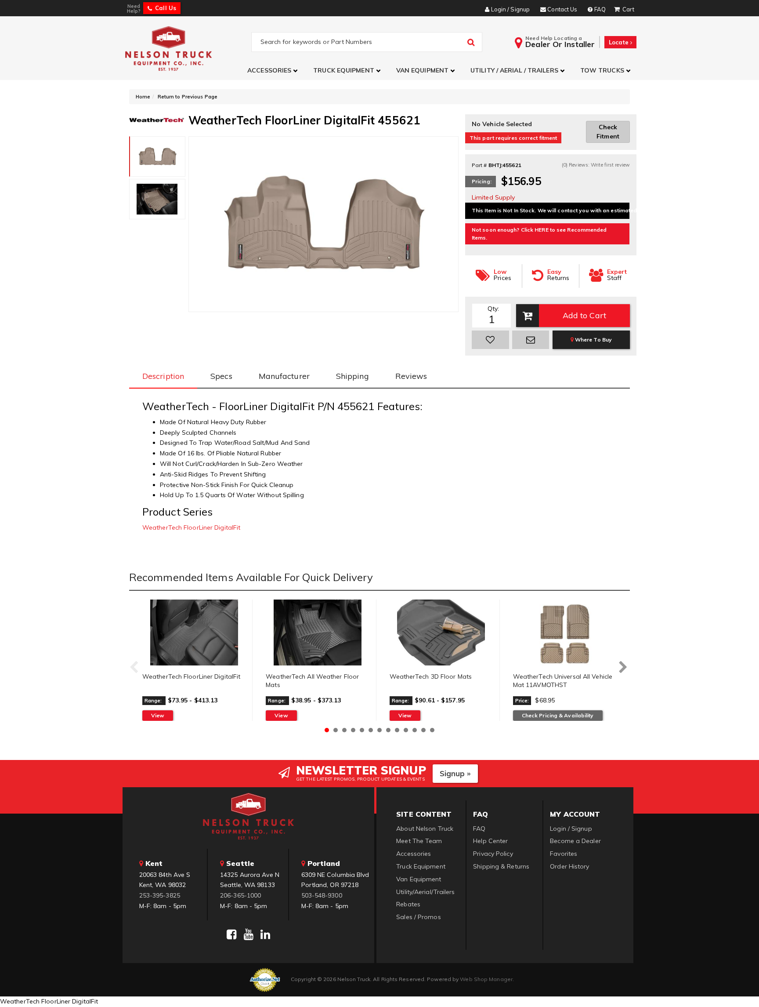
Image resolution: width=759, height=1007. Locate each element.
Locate (619, 42)
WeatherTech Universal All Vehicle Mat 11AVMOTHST (562, 681)
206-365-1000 (240, 895)
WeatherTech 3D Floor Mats (431, 676)
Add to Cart (584, 315)
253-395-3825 (159, 895)
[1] (490, 340)
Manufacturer (284, 376)
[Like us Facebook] (231, 934)
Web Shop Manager (486, 979)
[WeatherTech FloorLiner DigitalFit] (194, 632)
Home (143, 97)
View (157, 715)
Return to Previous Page (187, 97)
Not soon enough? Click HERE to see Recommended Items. (539, 233)
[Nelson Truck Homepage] (187, 48)
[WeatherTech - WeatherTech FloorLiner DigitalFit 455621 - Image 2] (157, 199)
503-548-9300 (321, 895)
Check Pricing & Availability (558, 715)
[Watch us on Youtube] (249, 934)
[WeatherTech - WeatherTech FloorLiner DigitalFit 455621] (156, 119)
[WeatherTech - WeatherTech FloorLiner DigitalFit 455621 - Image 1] (157, 156)
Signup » (455, 773)
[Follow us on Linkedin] (265, 934)
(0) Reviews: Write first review (596, 165)
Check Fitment (607, 131)
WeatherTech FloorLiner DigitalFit (191, 527)
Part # (479, 165)
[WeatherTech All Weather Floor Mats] (317, 632)
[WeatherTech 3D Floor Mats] (441, 632)
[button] (274, 70)
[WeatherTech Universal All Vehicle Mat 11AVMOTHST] (565, 632)
